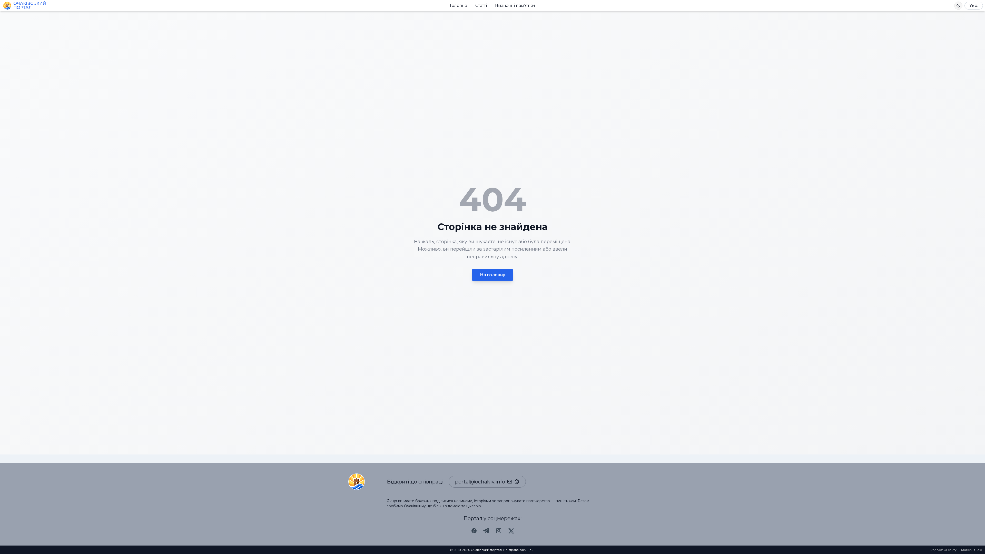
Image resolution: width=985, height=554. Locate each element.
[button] (958, 6)
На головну (492, 274)
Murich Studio (971, 550)
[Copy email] (516, 481)
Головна (458, 5)
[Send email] (509, 481)
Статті (481, 5)
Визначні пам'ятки (515, 5)
